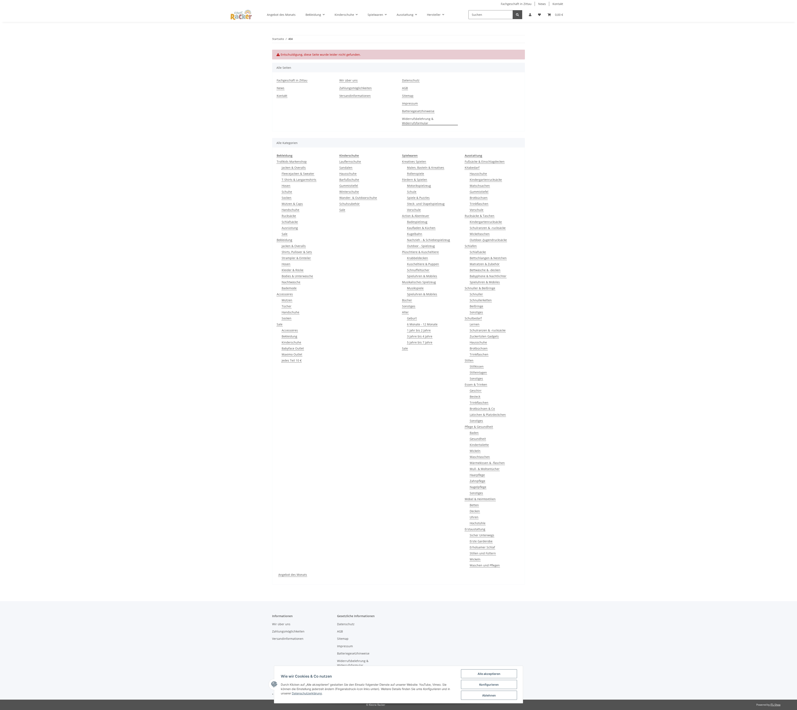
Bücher (407, 300)
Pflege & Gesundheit (479, 427)
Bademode (289, 288)
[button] (530, 14)
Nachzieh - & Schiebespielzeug (428, 240)
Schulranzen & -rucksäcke (488, 228)
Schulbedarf (473, 318)
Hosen (286, 186)
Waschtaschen (480, 457)
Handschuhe (290, 210)
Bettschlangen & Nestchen (488, 258)
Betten (474, 505)
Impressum (410, 103)
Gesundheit (478, 439)
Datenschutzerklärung (307, 693)
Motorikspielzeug (419, 186)
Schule (411, 192)
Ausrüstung (290, 228)
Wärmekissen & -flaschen (487, 463)
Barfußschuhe (349, 180)
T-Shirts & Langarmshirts (299, 180)
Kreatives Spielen (414, 162)
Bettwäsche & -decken (485, 270)
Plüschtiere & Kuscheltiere (420, 252)
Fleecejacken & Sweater (298, 174)
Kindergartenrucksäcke (486, 180)
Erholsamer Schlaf (482, 547)
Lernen (474, 324)
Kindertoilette (479, 445)
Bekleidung (284, 240)
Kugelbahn (414, 234)
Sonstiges (408, 306)
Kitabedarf (472, 168)
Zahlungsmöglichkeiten (355, 88)
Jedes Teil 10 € (292, 360)
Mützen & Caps (292, 204)
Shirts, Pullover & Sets (297, 252)
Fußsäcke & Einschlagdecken (485, 162)
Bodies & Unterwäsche (297, 276)
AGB (405, 88)
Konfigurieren (489, 684)
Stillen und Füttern (483, 553)
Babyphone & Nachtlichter (488, 276)
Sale (284, 234)
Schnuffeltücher (418, 270)
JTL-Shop (775, 704)
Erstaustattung (475, 529)
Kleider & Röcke (292, 270)
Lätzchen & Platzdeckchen (488, 415)
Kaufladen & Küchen (421, 228)
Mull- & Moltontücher (485, 469)
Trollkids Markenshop (292, 162)
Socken (286, 198)
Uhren (474, 517)
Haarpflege (477, 475)
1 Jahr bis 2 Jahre (419, 330)
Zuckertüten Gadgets (484, 336)
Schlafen (471, 246)
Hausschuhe (348, 174)
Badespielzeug (417, 222)
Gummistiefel (348, 186)
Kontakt (558, 4)
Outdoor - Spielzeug (421, 246)
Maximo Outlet (292, 354)
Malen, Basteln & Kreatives (425, 168)
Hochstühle (477, 523)
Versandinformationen (355, 96)
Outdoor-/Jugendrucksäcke (488, 240)
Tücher (286, 306)
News (542, 4)
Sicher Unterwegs (482, 535)
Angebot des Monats (292, 575)
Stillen (469, 360)
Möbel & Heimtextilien (480, 499)
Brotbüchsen (479, 198)
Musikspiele (415, 288)
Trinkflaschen (479, 204)
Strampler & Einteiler (296, 258)
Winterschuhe (349, 192)
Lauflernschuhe (350, 162)
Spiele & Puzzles (418, 198)
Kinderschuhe (291, 342)
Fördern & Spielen (414, 180)
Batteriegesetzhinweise (418, 111)
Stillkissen (477, 366)
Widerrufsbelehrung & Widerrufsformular (417, 121)
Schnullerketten (481, 300)
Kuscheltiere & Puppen (423, 264)
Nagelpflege (478, 487)
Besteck (475, 397)
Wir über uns (348, 80)
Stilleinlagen (478, 372)
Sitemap (407, 96)
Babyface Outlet (293, 348)
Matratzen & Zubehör (485, 264)
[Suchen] (517, 14)
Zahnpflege (477, 481)
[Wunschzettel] (539, 14)
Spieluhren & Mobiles (422, 276)
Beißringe (476, 306)
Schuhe (287, 192)
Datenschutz (410, 80)
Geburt (412, 318)
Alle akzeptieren (489, 674)
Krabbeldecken (417, 258)
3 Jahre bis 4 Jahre (419, 336)
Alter (405, 312)
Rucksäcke (289, 216)
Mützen (287, 300)
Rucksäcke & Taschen (479, 216)
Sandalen (345, 168)
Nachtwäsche (291, 282)
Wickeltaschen (480, 234)
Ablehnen (489, 695)
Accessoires (285, 294)
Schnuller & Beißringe (480, 288)
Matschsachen (480, 186)
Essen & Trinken (476, 384)
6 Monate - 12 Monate (422, 324)
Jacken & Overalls (294, 168)
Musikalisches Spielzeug (419, 282)
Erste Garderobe (481, 541)
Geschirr (476, 391)
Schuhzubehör (349, 204)
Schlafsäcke (290, 222)
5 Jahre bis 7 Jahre (419, 342)
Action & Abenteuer (415, 216)
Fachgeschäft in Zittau (516, 4)
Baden (474, 433)
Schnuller (476, 294)
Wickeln (475, 451)
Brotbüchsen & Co (482, 409)
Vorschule (414, 210)
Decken (475, 511)
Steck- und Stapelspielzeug (426, 204)
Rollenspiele (415, 174)
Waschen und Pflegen (485, 565)
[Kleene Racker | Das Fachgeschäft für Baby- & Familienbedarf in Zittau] (241, 15)
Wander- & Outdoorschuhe (358, 198)
